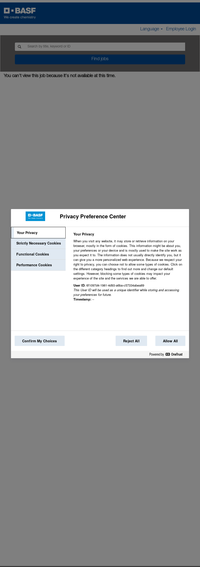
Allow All (170, 340)
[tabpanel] (129, 269)
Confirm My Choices (39, 340)
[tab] (38, 232)
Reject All (131, 340)
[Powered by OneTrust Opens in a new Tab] (168, 355)
